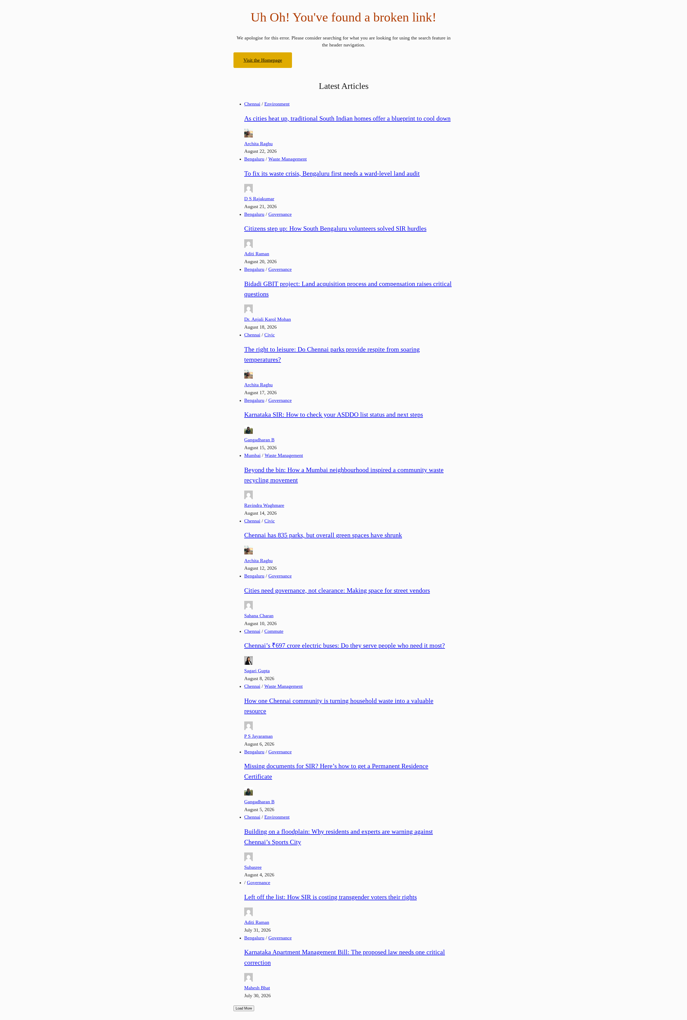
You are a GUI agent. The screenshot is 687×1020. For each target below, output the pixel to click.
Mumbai (252, 455)
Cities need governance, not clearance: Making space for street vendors (337, 590)
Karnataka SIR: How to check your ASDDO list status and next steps (333, 414)
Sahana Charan (258, 615)
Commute (273, 631)
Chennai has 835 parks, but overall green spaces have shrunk (323, 535)
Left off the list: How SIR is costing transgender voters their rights (330, 897)
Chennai (252, 104)
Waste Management (287, 159)
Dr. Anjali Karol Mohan (267, 319)
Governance (280, 214)
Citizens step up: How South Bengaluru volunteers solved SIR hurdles (335, 228)
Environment (277, 104)
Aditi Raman (256, 253)
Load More (244, 1008)
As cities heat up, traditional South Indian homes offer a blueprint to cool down (347, 118)
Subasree (253, 867)
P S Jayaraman (258, 736)
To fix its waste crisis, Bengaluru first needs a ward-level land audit (332, 173)
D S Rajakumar (259, 198)
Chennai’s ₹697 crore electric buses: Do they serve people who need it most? (344, 645)
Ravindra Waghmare (264, 505)
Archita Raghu (258, 143)
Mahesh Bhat (257, 987)
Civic (269, 334)
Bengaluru (254, 159)
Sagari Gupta (257, 670)
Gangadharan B (259, 439)
